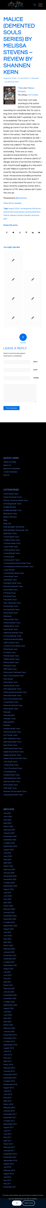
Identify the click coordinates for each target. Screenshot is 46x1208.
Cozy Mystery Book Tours (13, 573)
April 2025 (7, 823)
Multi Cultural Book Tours (13, 676)
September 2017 (10, 1124)
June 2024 (7, 856)
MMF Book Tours (10, 669)
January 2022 (8, 952)
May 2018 (7, 1098)
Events (6, 475)
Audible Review (9, 507)
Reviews (35, 78)
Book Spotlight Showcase (13, 527)
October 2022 (9, 922)
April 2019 (7, 1061)
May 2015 (7, 1180)
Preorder (7, 712)
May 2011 (7, 1184)
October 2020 (9, 1002)
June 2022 (7, 936)
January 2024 (8, 873)
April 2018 (7, 1101)
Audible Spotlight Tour (12, 510)
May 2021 (7, 979)
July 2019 (7, 1051)
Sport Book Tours (10, 745)
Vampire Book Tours (11, 775)
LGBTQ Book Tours (11, 643)
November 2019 (9, 1038)
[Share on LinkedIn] (33, 232)
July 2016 (7, 1167)
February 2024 (9, 869)
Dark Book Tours (10, 580)
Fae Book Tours (9, 596)
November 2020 (9, 998)
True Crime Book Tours (12, 768)
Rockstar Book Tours (11, 729)
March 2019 (8, 1065)
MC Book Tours (9, 652)
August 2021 (8, 969)
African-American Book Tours (15, 500)
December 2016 (10, 1154)
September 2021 (10, 965)
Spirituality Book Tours (12, 742)
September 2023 (10, 886)
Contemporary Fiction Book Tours (17, 563)
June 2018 (7, 1094)
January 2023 (8, 912)
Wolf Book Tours (10, 788)
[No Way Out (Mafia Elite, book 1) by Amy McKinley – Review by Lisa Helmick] (13, 260)
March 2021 (8, 985)
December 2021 (10, 955)
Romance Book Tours (12, 732)
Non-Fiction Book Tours (12, 699)
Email (35, 371)
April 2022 (7, 942)
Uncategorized (9, 772)
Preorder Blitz (9, 715)
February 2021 (9, 988)
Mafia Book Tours (10, 649)
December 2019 (10, 1035)
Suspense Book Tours (12, 755)
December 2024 (10, 836)
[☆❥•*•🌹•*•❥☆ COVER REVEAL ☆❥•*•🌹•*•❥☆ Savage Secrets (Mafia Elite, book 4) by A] (32, 260)
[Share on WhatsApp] (20, 232)
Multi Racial (8, 679)
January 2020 (8, 1031)
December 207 (9, 1187)
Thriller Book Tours (11, 765)
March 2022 (8, 945)
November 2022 (9, 919)
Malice (21, 88)
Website (36, 377)
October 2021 (9, 962)
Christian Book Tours (11, 543)
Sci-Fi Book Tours (10, 735)
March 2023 (8, 906)
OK (17, 1203)
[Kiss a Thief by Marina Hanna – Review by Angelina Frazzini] (13, 279)
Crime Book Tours (10, 576)
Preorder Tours (9, 719)
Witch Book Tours (10, 785)
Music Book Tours (10, 682)
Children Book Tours (11, 540)
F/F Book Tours (9, 593)
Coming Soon (8, 557)
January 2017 (8, 1151)
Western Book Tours (11, 781)
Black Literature (10, 517)
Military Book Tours (11, 662)
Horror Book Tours (10, 629)
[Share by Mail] (39, 232)
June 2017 (7, 1134)
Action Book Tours (10, 494)
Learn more (28, 1203)
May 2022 (7, 939)
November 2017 (9, 1117)
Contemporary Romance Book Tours (18, 566)
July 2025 (7, 813)
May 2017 (7, 1137)
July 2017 (7, 1131)
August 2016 (8, 1164)
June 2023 (7, 896)
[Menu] (39, 5)
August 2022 (8, 929)
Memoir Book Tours (11, 656)
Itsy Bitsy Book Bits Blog (13, 639)
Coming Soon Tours (11, 560)
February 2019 (9, 1068)
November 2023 (9, 879)
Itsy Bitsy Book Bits (32, 212)
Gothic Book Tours (10, 619)
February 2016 (9, 1170)
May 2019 (7, 1058)
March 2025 (8, 826)
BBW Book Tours (10, 514)
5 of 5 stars (32, 95)
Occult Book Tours (10, 702)
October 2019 (9, 1041)
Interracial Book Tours (12, 636)
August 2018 (8, 1088)
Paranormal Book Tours (12, 705)
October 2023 (9, 883)
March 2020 (8, 1025)
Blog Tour (7, 524)
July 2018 (7, 1091)
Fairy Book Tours (10, 600)
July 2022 (7, 932)
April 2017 (7, 1141)
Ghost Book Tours (10, 613)
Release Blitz (8, 722)
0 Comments (23, 78)
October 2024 (9, 843)
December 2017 (10, 1114)
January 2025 (8, 833)
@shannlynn (21, 198)
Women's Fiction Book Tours (14, 791)
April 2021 (7, 982)
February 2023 (9, 909)
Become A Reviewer (11, 469)
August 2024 (13, 208)
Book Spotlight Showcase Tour (15, 530)
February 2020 (9, 1028)
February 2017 (9, 1147)
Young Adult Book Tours (13, 795)
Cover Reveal (8, 570)
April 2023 (7, 902)
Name (35, 363)
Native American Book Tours (15, 692)
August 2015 (8, 1174)
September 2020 (10, 1005)
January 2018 (8, 1111)
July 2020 (7, 1012)
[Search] (33, 5)
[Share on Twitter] (13, 232)
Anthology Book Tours (12, 504)
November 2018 (9, 1078)
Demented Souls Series (13, 212)
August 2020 (8, 1008)
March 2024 (8, 866)
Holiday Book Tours (11, 626)
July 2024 (7, 853)
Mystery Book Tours (11, 686)
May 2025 (7, 820)
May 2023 (7, 899)
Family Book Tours (10, 606)
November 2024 (9, 840)
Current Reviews (10, 472)
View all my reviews (12, 203)
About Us (7, 465)
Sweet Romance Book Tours (15, 758)
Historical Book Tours (11, 623)
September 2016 (10, 1160)
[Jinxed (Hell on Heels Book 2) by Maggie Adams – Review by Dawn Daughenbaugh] (32, 317)
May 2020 (7, 1018)
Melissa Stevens (17, 215)
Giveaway (7, 616)
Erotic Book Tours (10, 590)
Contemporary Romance (30, 208)
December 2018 (10, 1074)
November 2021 (9, 959)
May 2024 (7, 859)
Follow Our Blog (9, 462)
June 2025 (7, 817)
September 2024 (10, 846)
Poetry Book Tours (10, 709)
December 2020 (10, 995)
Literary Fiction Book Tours (14, 646)
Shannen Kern (13, 82)
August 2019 (8, 1048)
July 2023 (7, 893)
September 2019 (10, 1045)
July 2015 (7, 1177)
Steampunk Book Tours (12, 748)
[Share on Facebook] (7, 232)
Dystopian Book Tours (12, 583)
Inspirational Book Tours (13, 633)
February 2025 (9, 830)
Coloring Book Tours (11, 550)
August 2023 (8, 889)
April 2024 (7, 863)
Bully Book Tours (10, 533)
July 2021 (7, 972)
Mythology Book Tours (12, 689)
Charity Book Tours (11, 537)
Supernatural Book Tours (13, 752)
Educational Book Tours (13, 586)
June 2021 (7, 975)
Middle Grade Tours (11, 659)
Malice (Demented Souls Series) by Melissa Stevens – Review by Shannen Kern (19, 45)
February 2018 (9, 1108)
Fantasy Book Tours (11, 609)
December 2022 (10, 916)
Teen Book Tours (10, 762)
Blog (5, 520)
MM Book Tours (9, 666)
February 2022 (9, 949)
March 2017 (8, 1144)
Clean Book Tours (10, 547)
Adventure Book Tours (12, 497)
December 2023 (10, 876)
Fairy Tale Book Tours (12, 603)
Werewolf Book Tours (12, 778)
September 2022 (10, 926)
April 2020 (7, 1022)
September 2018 (10, 1084)
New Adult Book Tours (12, 695)
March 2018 (8, 1104)
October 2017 (9, 1121)
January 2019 (8, 1071)
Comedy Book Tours (11, 553)
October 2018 (9, 1081)
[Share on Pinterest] (26, 232)
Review (27, 215)
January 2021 (8, 992)
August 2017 (8, 1127)
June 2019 (7, 1055)
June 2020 (7, 1015)
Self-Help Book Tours (11, 738)
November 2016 (9, 1157)
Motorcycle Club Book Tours (14, 672)
